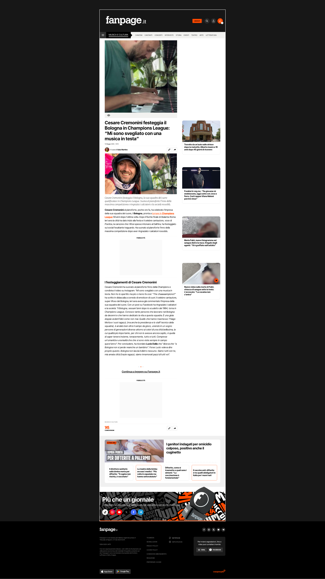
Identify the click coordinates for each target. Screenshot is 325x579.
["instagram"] (112, 512)
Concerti (158, 35)
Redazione (151, 558)
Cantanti (148, 35)
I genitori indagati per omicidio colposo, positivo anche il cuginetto (189, 448)
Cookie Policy (152, 550)
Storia (178, 35)
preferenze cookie (154, 562)
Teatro (194, 35)
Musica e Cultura (118, 34)
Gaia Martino (122, 150)
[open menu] (103, 35)
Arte (202, 35)
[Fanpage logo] (123, 21)
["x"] (126, 512)
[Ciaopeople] (219, 572)
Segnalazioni (152, 542)
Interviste (169, 35)
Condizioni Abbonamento (157, 554)
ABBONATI (197, 21)
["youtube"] (119, 512)
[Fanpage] (108, 530)
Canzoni (138, 35)
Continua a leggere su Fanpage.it (141, 371)
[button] (175, 149)
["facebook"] (133, 512)
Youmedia (150, 538)
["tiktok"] (105, 512)
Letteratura (211, 35)
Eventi (186, 35)
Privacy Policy (152, 546)
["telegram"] (141, 512)
